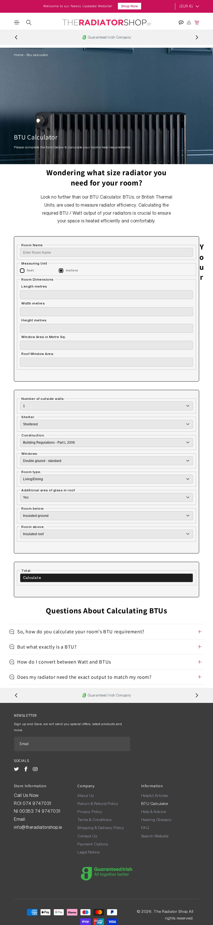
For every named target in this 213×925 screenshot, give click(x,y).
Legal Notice (88, 852)
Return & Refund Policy (97, 803)
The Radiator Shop (171, 911)
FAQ (145, 827)
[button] (17, 22)
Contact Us (87, 836)
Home (18, 55)
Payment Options (92, 844)
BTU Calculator (155, 803)
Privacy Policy (89, 811)
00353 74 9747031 (39, 811)
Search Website (155, 836)
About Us (85, 795)
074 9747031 (37, 803)
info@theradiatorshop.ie (38, 827)
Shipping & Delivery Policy (100, 827)
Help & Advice (153, 811)
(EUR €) (186, 6)
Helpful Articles (154, 795)
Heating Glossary (156, 819)
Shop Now (129, 6)
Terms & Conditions (94, 819)
